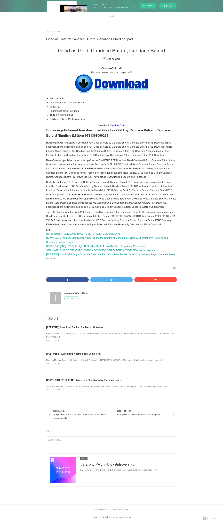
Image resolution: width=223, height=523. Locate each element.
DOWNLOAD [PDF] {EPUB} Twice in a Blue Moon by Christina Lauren (84, 380)
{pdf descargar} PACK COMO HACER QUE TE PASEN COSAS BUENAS (83, 233)
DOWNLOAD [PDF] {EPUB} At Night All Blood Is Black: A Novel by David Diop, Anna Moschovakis (96, 246)
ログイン (167, 5)
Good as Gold (117, 125)
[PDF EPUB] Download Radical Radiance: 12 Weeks (74, 327)
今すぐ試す (148, 5)
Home (111, 15)
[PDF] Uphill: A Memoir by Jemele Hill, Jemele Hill (73, 353)
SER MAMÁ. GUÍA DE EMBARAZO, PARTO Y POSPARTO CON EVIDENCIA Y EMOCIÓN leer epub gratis (100, 250)
